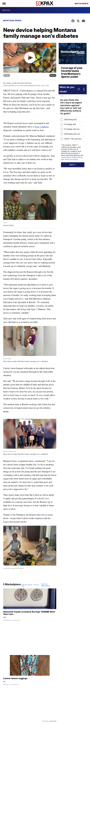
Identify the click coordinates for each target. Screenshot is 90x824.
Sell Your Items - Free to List (30, 585)
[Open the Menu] (4, 3)
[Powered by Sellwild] (52, 721)
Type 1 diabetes (42, 126)
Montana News (12, 20)
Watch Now (81, 3)
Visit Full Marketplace (45, 585)
